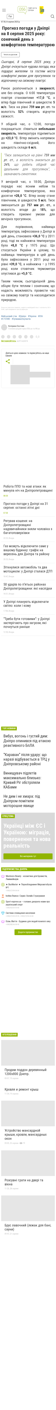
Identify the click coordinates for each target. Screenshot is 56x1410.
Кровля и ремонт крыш (21, 1089)
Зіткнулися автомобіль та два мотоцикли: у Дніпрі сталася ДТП (27, 569)
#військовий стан (9, 316)
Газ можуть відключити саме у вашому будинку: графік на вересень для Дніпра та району (26, 550)
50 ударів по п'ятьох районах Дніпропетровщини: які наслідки (27, 586)
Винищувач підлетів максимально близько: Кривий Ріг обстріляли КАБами (22, 780)
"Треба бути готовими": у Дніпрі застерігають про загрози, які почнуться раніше (26, 623)
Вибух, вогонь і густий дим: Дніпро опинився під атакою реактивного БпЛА (27, 741)
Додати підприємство (28, 932)
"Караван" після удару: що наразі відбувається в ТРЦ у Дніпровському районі (26, 759)
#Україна (32, 316)
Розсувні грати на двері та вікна (24, 1182)
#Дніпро (22, 316)
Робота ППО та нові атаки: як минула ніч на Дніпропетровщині (28, 488)
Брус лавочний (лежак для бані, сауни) (28, 1227)
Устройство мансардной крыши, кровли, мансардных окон (26, 1134)
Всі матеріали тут (28, 856)
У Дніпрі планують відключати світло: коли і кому (26, 604)
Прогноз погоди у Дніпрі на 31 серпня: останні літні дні (25, 506)
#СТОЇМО (5, 319)
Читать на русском (10, 55)
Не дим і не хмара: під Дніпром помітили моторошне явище (21, 801)
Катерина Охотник (16, 326)
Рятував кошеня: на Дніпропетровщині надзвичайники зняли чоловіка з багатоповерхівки (27, 527)
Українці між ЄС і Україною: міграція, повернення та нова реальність (26, 835)
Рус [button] (10, 16)
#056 (40, 316)
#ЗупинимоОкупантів (21, 319)
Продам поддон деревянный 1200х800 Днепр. (26, 1072)
